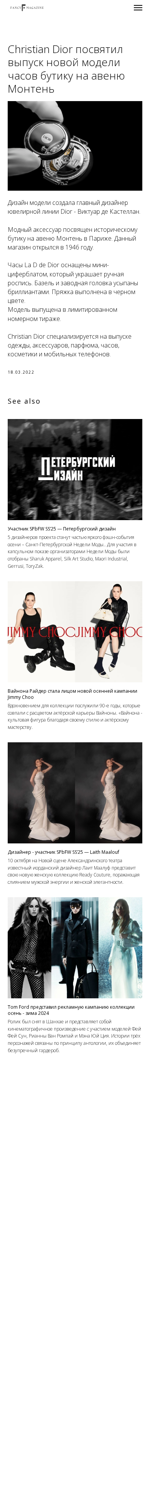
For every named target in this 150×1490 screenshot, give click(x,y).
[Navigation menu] (138, 7)
